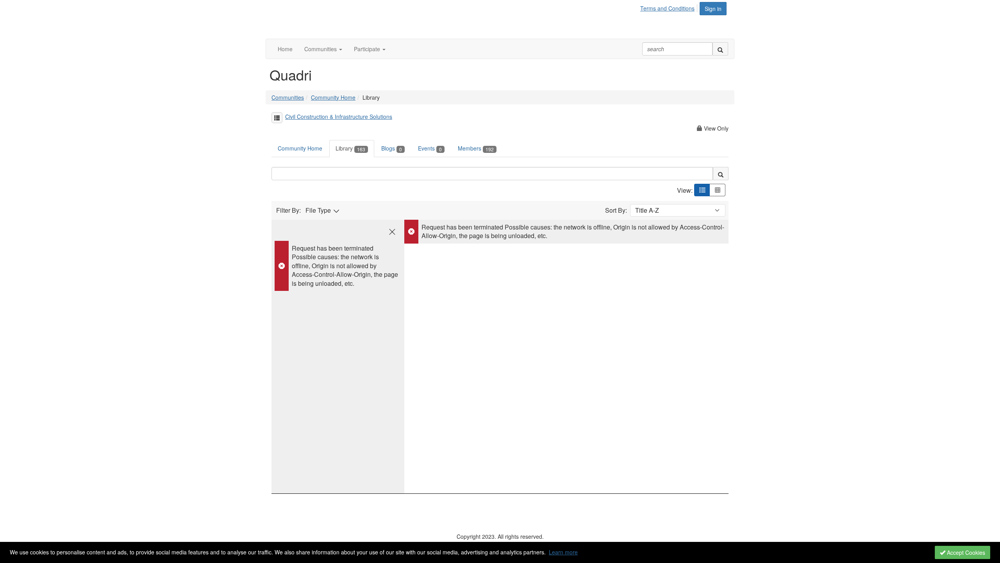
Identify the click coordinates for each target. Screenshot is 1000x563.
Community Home (333, 97)
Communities (287, 97)
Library (350, 148)
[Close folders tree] (392, 232)
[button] (323, 49)
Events (430, 148)
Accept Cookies (965, 552)
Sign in (713, 9)
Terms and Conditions (667, 8)
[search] (720, 49)
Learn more (563, 552)
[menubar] (669, 7)
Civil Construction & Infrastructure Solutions (338, 116)
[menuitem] (669, 7)
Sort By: (616, 210)
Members (476, 148)
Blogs (391, 148)
